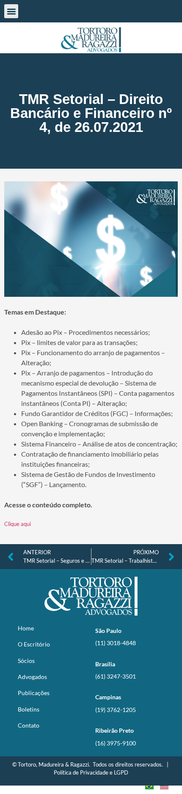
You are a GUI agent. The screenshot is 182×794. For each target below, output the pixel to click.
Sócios (26, 660)
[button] (11, 11)
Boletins (28, 709)
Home (26, 628)
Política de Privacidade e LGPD (91, 772)
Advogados (32, 676)
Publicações (34, 692)
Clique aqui (17, 523)
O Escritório (34, 644)
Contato (28, 725)
